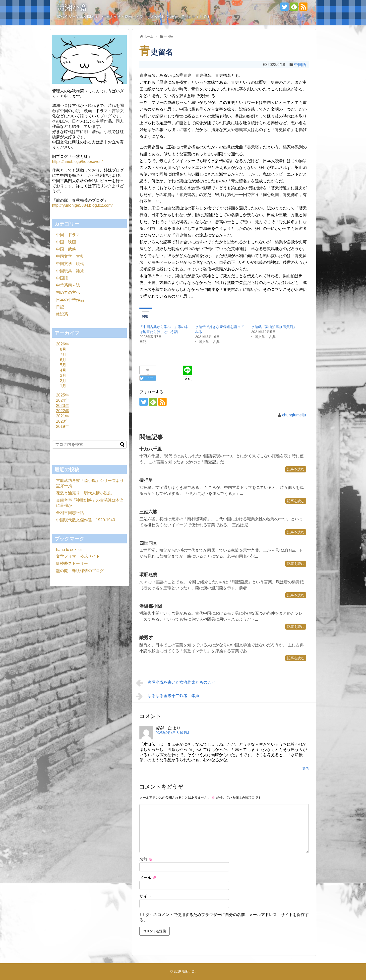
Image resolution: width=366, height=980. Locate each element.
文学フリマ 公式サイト (78, 556)
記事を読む (296, 469)
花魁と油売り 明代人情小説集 (84, 493)
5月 (63, 365)
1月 (63, 386)
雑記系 (62, 314)
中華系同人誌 (68, 285)
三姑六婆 (148, 511)
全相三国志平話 (70, 513)
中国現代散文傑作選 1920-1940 (85, 520)
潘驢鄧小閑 (150, 606)
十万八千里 (150, 448)
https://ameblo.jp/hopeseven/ (77, 161)
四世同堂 (148, 543)
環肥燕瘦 (148, 574)
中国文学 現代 (70, 263)
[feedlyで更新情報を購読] (294, 6)
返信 (305, 769)
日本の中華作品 (70, 300)
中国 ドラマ (68, 235)
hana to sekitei (69, 549)
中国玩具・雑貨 (70, 271)
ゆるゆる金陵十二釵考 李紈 (173, 696)
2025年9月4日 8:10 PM (172, 733)
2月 (63, 381)
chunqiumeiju (294, 415)
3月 (63, 375)
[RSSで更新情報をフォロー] (303, 6)
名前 (145, 859)
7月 (63, 354)
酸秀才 (146, 637)
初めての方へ (68, 292)
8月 (63, 349)
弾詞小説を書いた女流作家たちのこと (181, 682)
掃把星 (146, 480)
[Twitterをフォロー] (284, 6)
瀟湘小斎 (72, 7)
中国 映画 (66, 242)
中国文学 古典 (70, 256)
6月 (63, 360)
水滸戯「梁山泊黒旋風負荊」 (274, 327)
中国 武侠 (66, 249)
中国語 (300, 65)
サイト (145, 896)
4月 (63, 370)
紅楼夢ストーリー (72, 563)
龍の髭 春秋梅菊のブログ (80, 571)
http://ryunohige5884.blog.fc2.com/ (82, 205)
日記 (60, 307)
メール (147, 878)
